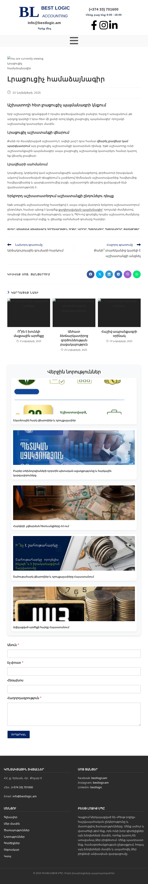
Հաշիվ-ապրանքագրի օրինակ (119, 333)
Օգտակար (11, 849)
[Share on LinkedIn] (109, 274)
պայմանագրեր (113, 229)
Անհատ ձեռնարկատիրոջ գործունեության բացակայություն (74, 337)
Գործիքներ (12, 843)
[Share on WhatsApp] (137, 274)
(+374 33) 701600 (104, 9)
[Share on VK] (118, 274)
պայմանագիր (96, 229)
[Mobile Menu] (74, 40)
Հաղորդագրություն (24, 698)
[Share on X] (100, 274)
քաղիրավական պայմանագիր (81, 209)
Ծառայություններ (16, 830)
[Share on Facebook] (90, 274)
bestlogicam (99, 778)
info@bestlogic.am (44, 22)
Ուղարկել (18, 734)
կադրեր (82, 229)
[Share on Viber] (127, 274)
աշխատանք (22, 229)
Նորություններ (14, 836)
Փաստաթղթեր (132, 229)
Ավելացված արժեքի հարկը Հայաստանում (41, 627)
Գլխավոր (10, 817)
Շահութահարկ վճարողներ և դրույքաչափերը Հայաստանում (53, 576)
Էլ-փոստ (15, 662)
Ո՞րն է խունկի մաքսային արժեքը (29, 333)
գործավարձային (57, 229)
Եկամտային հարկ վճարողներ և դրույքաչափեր (44, 420)
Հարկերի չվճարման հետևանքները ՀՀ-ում (41, 526)
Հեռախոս (15, 680)
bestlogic (96, 787)
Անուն (13, 645)
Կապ (7, 856)
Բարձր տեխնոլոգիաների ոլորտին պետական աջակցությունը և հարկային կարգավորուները (62, 473)
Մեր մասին (12, 823)
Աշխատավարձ (38, 229)
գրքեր (73, 229)
